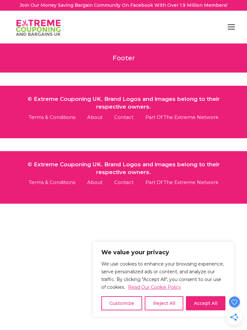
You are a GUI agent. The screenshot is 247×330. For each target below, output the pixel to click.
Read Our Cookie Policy (154, 287)
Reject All (164, 303)
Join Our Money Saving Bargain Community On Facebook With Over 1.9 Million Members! (123, 5)
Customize (121, 303)
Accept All (205, 303)
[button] (231, 27)
